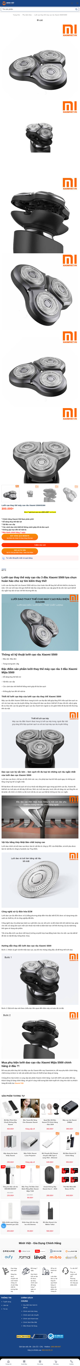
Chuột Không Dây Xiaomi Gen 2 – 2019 (50, 1188)
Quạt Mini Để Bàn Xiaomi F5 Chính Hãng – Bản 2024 (50, 1122)
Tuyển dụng (7, 1301)
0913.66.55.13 (47, 1350)
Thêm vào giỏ (40, 545)
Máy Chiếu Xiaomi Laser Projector (30, 1154)
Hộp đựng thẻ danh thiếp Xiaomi (10, 1154)
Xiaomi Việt (19, 1083)
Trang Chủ (16, 15)
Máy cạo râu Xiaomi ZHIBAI (70, 1121)
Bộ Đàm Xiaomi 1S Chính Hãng (69, 1154)
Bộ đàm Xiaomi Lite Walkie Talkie (50, 1223)
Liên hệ (5, 1305)
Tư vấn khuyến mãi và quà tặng (19, 558)
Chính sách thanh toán (30, 1318)
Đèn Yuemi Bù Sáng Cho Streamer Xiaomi (30, 1121)
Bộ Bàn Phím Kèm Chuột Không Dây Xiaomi (10, 1122)
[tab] (4, 570)
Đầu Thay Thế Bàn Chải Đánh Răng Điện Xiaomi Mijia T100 (30, 1189)
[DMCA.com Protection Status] (23, 1336)
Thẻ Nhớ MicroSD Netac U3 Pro (69, 1188)
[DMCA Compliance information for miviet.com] (39, 1336)
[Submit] (76, 9)
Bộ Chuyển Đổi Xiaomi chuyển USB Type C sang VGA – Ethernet (50, 1156)
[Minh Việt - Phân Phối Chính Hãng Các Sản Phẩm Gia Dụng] (8, 3)
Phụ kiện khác (27, 15)
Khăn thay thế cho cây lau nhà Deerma (30, 1223)
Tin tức (5, 1309)
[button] (72, 3)
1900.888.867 (56, 1347)
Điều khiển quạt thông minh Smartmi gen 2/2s (10, 1223)
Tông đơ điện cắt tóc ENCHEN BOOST (10, 1188)
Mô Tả (4, 570)
